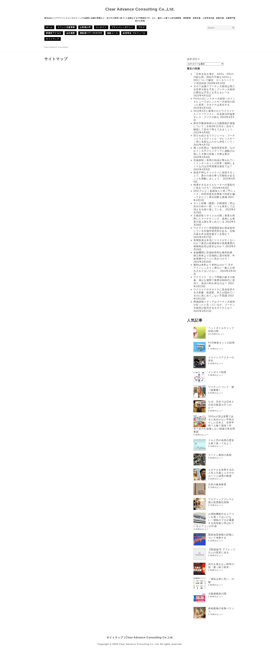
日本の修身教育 (217, 484)
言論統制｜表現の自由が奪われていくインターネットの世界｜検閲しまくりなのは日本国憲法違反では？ (214, 163)
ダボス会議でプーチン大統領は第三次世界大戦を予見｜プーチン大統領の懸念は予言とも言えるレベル (214, 89)
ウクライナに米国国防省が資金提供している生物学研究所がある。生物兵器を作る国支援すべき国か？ (214, 230)
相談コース (112, 33)
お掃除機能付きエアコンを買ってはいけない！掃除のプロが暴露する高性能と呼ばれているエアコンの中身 (213, 520)
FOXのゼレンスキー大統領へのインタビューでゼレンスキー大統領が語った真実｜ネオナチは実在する (214, 101)
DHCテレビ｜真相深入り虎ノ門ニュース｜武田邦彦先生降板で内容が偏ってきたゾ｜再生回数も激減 (214, 194)
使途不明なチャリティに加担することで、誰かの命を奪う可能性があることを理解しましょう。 (214, 175)
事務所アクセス (53, 33)
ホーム (49, 27)
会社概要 (70, 33)
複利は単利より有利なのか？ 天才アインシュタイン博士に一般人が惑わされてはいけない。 (214, 267)
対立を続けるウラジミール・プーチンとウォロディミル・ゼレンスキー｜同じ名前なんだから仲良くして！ (214, 138)
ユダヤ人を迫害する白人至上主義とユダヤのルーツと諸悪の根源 (221, 472)
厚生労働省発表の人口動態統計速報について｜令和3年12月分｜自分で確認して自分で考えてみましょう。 (214, 126)
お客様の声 (85, 27)
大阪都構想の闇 (217, 593)
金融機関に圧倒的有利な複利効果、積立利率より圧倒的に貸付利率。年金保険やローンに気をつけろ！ (214, 255)
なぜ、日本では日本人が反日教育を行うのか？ (221, 404)
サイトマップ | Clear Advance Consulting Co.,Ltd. (140, 637)
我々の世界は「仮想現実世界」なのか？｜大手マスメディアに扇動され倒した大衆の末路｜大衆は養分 (214, 150)
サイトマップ (52, 39)
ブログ (141, 27)
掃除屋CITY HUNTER (91, 33)
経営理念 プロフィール (134, 33)
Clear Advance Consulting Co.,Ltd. (140, 9)
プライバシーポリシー (122, 27)
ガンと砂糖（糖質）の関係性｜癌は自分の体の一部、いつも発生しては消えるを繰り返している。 (214, 206)
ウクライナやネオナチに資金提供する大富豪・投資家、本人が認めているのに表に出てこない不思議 (214, 292)
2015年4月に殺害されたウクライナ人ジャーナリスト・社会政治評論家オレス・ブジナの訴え (214, 113)
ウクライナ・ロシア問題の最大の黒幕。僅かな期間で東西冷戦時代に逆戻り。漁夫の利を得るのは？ (214, 280)
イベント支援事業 (66, 27)
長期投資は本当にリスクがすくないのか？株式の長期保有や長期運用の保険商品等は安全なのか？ (214, 243)
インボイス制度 (217, 372)
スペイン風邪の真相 (220, 455)
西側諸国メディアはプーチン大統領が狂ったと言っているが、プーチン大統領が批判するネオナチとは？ (214, 304)
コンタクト (101, 27)
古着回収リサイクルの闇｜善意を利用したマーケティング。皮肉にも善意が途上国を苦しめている (214, 218)
